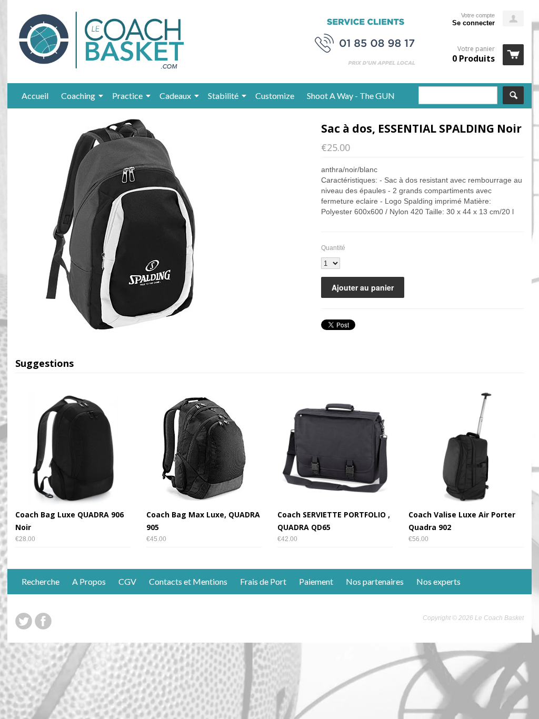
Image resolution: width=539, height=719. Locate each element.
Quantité (333, 248)
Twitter (23, 621)
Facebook (43, 621)
